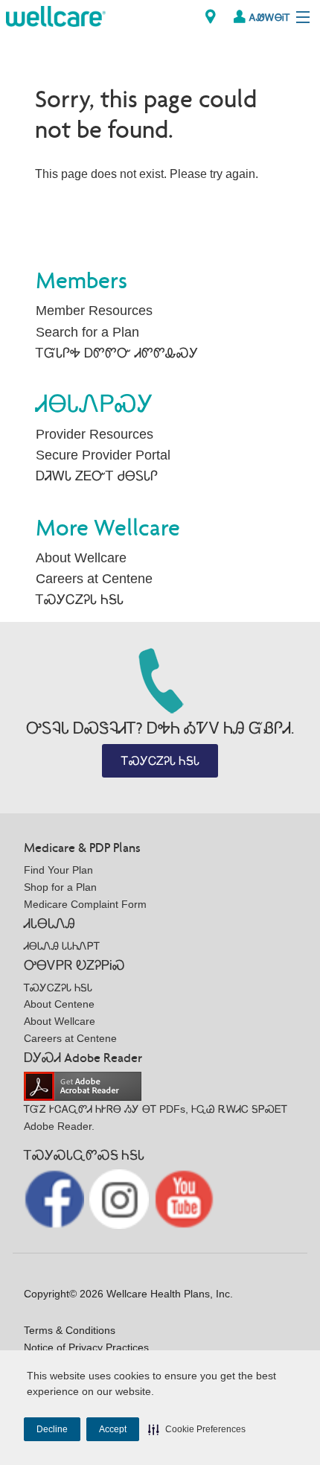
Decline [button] (52, 1429)
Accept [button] (113, 1429)
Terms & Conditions (69, 1330)
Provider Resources (94, 434)
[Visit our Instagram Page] (121, 1198)
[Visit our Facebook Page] (55, 1198)
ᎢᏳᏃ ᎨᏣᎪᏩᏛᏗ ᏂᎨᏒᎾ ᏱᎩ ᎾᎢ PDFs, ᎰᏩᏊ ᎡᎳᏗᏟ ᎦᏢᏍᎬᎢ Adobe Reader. (155, 1117)
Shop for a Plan (60, 887)
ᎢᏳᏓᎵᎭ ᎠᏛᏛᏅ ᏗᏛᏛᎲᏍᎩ (117, 353)
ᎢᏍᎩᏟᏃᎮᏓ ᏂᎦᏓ (80, 599)
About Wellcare (81, 557)
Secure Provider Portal (103, 455)
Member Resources (94, 310)
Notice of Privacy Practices (86, 1347)
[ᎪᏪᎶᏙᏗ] (210, 17)
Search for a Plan (87, 332)
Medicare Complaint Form (85, 904)
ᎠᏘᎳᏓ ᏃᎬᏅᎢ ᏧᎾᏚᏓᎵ (97, 475)
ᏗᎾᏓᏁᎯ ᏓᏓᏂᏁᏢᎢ (62, 946)
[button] (197, 1429)
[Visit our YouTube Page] (184, 1198)
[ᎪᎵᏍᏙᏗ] (56, 15)
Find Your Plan (58, 870)
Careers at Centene (94, 578)
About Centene (59, 1004)
